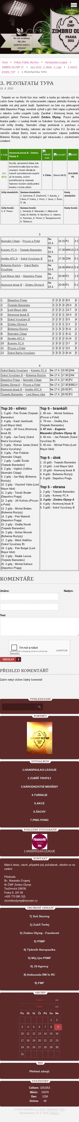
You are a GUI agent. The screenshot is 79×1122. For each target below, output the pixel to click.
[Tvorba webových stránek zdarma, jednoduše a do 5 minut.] (37, 1110)
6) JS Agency (39, 966)
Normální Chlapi (10, 241)
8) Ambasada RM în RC (39, 974)
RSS (42, 1109)
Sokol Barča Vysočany (21, 352)
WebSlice (52, 1109)
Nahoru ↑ (55, 1113)
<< (22, 1000)
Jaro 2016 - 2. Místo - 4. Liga (45, 67)
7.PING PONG (39, 820)
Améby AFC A (9, 258)
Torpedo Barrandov (31, 249)
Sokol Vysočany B (32, 258)
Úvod (5, 62)
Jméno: (4, 590)
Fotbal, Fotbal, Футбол (26, 62)
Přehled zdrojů (39, 1071)
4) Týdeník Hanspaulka (39, 949)
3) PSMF (39, 941)
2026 (39, 1006)
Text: (3, 615)
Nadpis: (68, 590)
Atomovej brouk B (11, 284)
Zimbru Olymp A (34, 284)
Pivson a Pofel (31, 241)
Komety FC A (9, 249)
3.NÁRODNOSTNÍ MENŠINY (39, 786)
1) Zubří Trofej (39, 924)
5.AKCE (39, 803)
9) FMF (39, 983)
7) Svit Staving (39, 916)
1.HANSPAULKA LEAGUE (39, 769)
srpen (39, 1000)
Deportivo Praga (32, 276)
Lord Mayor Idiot (10, 276)
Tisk (61, 1109)
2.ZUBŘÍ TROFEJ (39, 778)
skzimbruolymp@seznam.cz (21, 900)
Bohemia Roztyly (11, 265)
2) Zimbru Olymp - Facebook (39, 933)
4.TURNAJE (39, 795)
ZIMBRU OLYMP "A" (13, 67)
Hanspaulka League (56, 62)
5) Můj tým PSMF (39, 958)
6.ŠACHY (39, 811)
